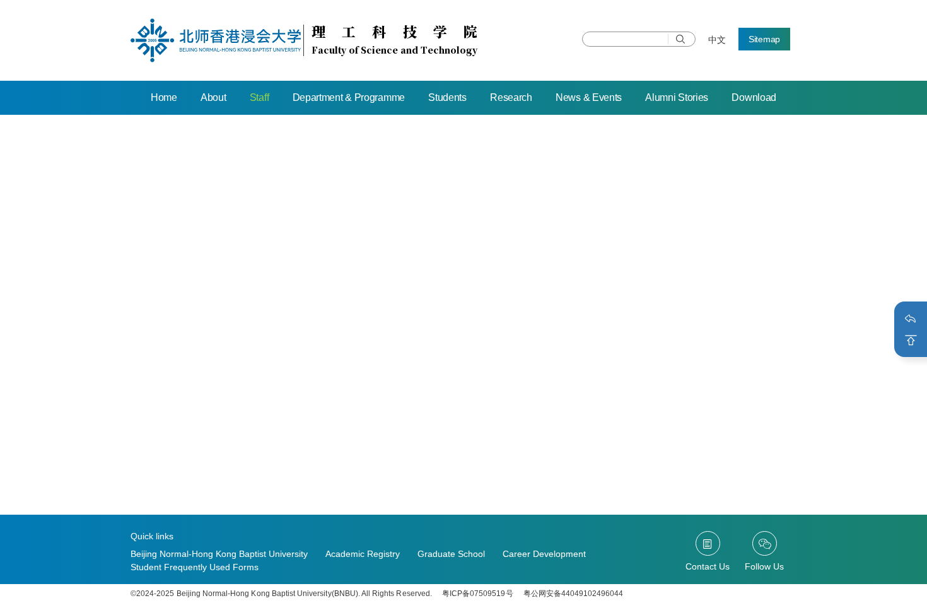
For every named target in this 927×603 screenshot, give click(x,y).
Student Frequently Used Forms (195, 567)
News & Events (589, 97)
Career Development (544, 554)
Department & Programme (349, 97)
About (213, 97)
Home (164, 97)
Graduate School (451, 554)
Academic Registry (362, 554)
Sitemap (764, 39)
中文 (717, 40)
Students (447, 97)
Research (511, 97)
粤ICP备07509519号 (477, 593)
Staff (259, 97)
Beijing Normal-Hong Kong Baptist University (219, 554)
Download (754, 97)
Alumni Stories (676, 97)
